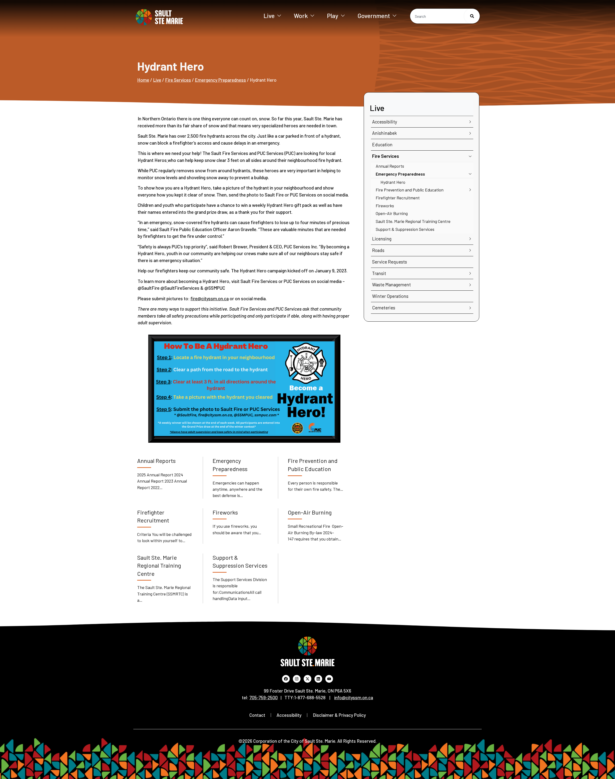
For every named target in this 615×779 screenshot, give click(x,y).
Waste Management (391, 284)
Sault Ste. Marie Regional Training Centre (413, 221)
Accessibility (384, 121)
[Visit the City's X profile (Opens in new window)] (307, 679)
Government (373, 15)
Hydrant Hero (393, 182)
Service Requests (389, 261)
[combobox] (445, 16)
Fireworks (385, 205)
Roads (378, 250)
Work (301, 15)
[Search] (472, 16)
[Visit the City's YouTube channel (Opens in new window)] (329, 679)
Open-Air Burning (392, 213)
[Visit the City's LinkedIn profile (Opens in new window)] (318, 679)
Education (382, 144)
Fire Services (178, 80)
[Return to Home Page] (175, 17)
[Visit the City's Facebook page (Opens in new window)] (286, 679)
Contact (257, 715)
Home (143, 80)
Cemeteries (383, 307)
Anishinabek (384, 133)
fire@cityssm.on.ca (210, 298)
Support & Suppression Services (405, 229)
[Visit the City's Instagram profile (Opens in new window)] (297, 679)
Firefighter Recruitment (398, 197)
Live (269, 15)
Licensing (381, 238)
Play (332, 15)
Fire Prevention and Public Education (409, 189)
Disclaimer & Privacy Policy (339, 715)
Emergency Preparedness (220, 80)
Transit (379, 273)
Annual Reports (390, 166)
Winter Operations (390, 296)
